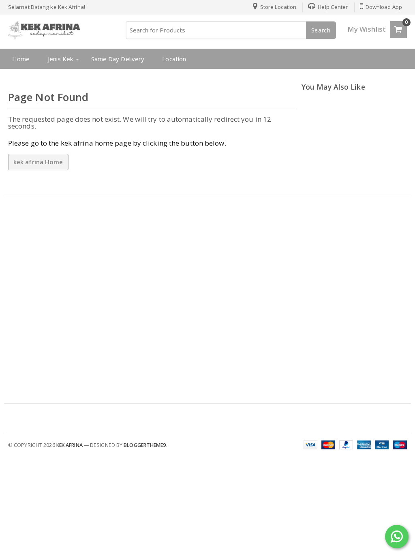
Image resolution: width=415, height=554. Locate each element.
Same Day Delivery (118, 59)
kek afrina (69, 445)
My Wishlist (366, 29)
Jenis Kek (60, 59)
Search (321, 30)
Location (174, 59)
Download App (383, 7)
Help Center (332, 7)
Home (21, 59)
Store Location (278, 7)
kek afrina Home (38, 162)
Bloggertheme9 (145, 445)
